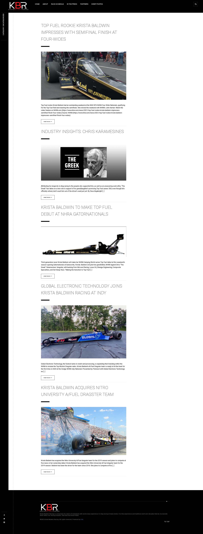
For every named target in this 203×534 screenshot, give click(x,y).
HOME (37, 4)
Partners (84, 4)
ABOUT (45, 4)
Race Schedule (57, 4)
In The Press (72, 4)
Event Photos (97, 4)
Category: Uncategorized (3, 24)
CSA (82, 519)
